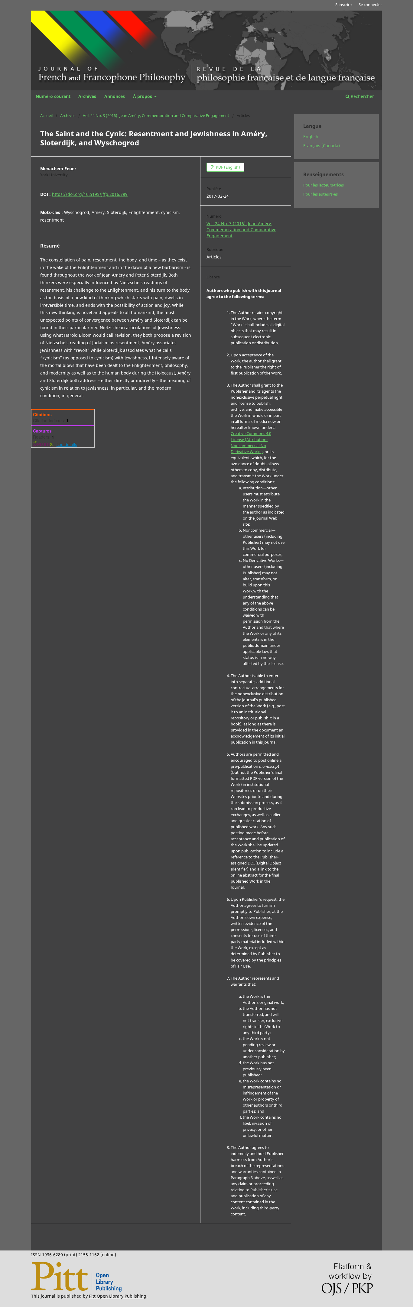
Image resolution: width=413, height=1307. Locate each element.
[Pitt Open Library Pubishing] (76, 1290)
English (310, 136)
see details (67, 444)
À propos (143, 96)
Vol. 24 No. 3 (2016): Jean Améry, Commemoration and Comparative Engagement (156, 115)
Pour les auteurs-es (320, 194)
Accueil (46, 115)
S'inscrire (343, 4)
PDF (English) (227, 167)
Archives (87, 96)
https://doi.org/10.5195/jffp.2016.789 (90, 194)
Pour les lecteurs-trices (323, 185)
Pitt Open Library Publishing (117, 1296)
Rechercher (362, 96)
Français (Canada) (321, 145)
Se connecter (370, 4)
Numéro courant (53, 96)
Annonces (114, 96)
